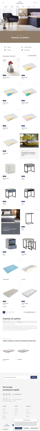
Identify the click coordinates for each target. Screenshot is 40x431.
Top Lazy (23, 279)
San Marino (19, 359)
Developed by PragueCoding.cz (17, 399)
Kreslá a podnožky (27, 47)
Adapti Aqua (5, 102)
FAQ (27, 414)
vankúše (8, 321)
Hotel (16, 414)
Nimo (4, 254)
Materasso (18, 35)
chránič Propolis (24, 303)
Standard (16, 409)
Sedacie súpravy (6, 412)
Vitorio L (23, 178)
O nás (27, 409)
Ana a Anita (23, 254)
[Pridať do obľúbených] (19, 59)
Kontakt (27, 416)
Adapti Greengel (24, 102)
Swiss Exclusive (6, 359)
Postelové (9, 50)
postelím (18, 321)
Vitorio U (4, 203)
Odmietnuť (26, 428)
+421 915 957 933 (17, 394)
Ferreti (16, 412)
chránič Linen (5, 303)
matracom (20, 322)
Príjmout (18, 428)
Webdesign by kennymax (7, 399)
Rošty (23, 6)
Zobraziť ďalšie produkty (29, 312)
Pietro (22, 229)
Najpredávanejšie (32, 55)
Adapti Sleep (24, 128)
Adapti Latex (5, 128)
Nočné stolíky (27, 50)
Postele (11, 6)
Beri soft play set (6, 77)
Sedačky (17, 6)
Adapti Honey (24, 77)
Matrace (5, 6)
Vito (22, 203)
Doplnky (28, 6)
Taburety (9, 47)
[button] (38, 420)
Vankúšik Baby (6, 279)
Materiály (4, 418)
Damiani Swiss (6, 178)
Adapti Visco (5, 153)
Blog (27, 411)
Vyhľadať (34, 377)
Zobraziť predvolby (34, 428)
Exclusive (16, 411)
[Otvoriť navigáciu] (3, 2)
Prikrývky (4, 321)
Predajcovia (28, 412)
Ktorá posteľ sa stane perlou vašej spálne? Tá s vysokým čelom (28, 154)
